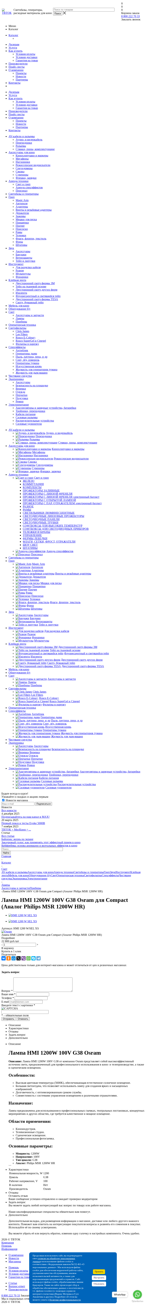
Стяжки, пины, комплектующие (35, 149)
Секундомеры (24, 168)
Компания (7, 1242)
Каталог (13, 35)
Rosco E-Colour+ (26, 337)
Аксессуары (23, 251)
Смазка (20, 171)
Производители (18, 63)
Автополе (22, 203)
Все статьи (7, 835)
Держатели (22, 213)
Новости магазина (16, 800)
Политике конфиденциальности (65, 1300)
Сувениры (22, 174)
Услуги (13, 47)
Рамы (19, 232)
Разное (20, 270)
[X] (18, 958)
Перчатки (21, 395)
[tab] (73, 938)
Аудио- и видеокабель (29, 139)
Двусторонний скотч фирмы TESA (37, 299)
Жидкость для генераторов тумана (36, 369)
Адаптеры (22, 206)
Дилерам (14, 44)
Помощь (6, 1245)
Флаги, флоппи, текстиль (31, 238)
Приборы (21, 321)
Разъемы (21, 145)
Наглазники (23, 161)
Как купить (15, 50)
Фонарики (22, 276)
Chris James (22, 331)
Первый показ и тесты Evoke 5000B (23, 823)
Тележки (21, 235)
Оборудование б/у (19, 308)
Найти (6, 852)
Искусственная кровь (29, 366)
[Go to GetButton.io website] (137, 1301)
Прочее (20, 225)
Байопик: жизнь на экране (17, 839)
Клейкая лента (17, 280)
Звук (11, 248)
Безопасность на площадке (32, 385)
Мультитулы (23, 273)
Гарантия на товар (27, 60)
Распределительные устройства (35, 420)
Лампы (20, 318)
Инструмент (16, 264)
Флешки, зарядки (26, 177)
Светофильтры (17, 327)
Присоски (22, 228)
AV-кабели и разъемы (22, 136)
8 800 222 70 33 (130, 16)
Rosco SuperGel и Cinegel (31, 340)
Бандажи (21, 254)
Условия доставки (26, 57)
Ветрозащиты (24, 257)
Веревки (21, 388)
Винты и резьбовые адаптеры (34, 209)
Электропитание (19, 404)
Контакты (14, 82)
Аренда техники (18, 181)
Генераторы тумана (27, 363)
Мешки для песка (26, 219)
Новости (21, 76)
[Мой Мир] (13, 958)
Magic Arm (22, 200)
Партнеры (22, 79)
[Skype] (33, 958)
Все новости (9, 810)
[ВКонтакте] (3, 958)
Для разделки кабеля (28, 267)
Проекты (21, 73)
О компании (16, 70)
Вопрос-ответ (17, 1286)
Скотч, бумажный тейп (30, 302)
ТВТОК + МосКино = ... (16, 829)
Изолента (21, 292)
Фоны (19, 241)
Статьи (13, 1283)
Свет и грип (23, 184)
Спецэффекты (17, 347)
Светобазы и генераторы (24, 193)
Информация (9, 1249)
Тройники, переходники (30, 411)
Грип (12, 197)
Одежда (20, 391)
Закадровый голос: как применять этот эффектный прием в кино (40, 842)
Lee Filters (22, 334)
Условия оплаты (25, 54)
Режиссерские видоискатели (33, 165)
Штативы (21, 244)
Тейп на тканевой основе (31, 286)
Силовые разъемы (27, 417)
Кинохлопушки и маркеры (32, 155)
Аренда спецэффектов (29, 187)
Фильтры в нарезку (27, 343)
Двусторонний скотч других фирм (36, 289)
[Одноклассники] (8, 958)
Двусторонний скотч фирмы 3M (35, 283)
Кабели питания (25, 414)
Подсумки (22, 398)
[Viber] (23, 958)
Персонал (21, 190)
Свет (11, 312)
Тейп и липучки (25, 260)
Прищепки (22, 222)
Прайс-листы (17, 66)
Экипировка (16, 379)
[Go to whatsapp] (137, 1294)
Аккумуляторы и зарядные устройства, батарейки (46, 407)
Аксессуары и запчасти (30, 315)
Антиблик (22, 350)
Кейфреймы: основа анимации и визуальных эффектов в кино (39, 845)
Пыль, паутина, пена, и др (31, 356)
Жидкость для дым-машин (32, 372)
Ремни (20, 401)
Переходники (24, 142)
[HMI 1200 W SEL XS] (23, 915)
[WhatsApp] (28, 958)
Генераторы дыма (26, 353)
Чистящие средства (20, 375)
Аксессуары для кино (22, 152)
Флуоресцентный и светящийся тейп (38, 296)
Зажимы (21, 216)
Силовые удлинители (29, 423)
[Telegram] (38, 958)
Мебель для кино (19, 305)
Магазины (15, 1261)
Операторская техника (22, 324)
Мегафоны (22, 158)
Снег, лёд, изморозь (27, 359)
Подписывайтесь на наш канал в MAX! (25, 816)
